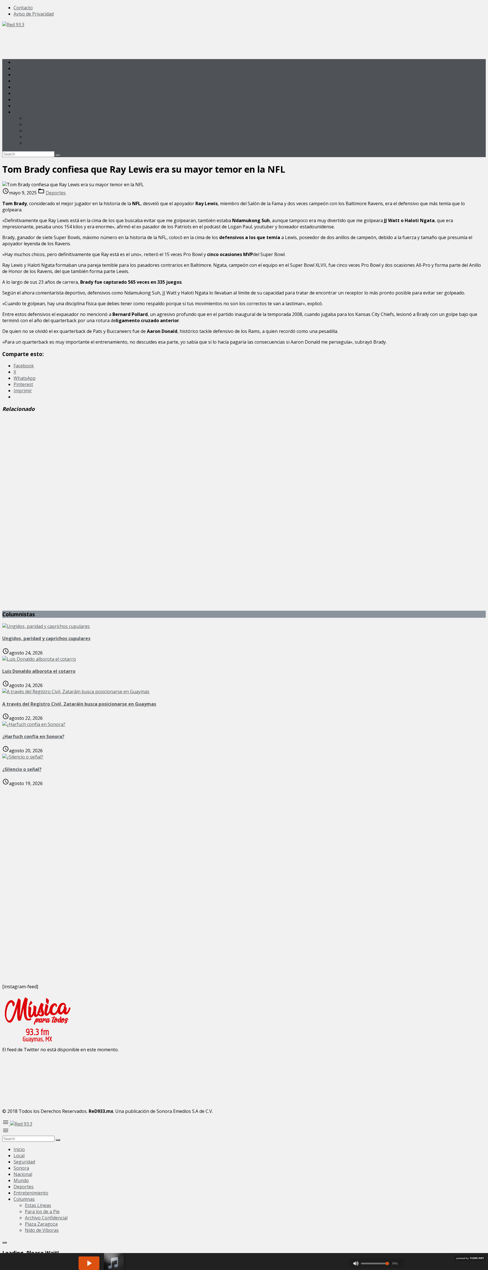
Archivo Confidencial (46, 130)
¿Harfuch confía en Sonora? (33, 736)
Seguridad (24, 74)
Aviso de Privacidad (34, 14)
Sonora (21, 81)
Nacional (23, 87)
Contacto (23, 8)
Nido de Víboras (42, 143)
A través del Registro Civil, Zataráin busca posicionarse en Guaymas (79, 704)
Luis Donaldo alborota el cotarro (38, 671)
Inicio (19, 62)
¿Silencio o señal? (22, 769)
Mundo (21, 93)
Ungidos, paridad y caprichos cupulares (46, 638)
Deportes (24, 99)
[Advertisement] (105, 40)
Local (19, 68)
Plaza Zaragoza (41, 137)
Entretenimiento (31, 106)
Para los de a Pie (42, 124)
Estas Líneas (38, 118)
